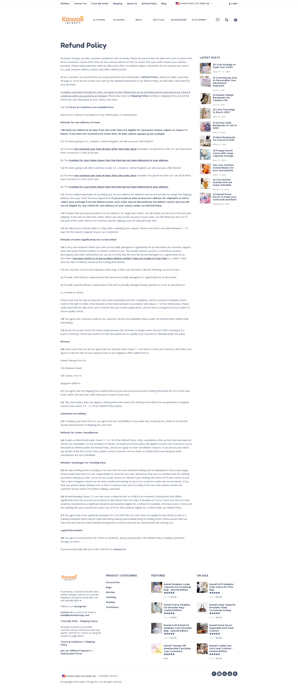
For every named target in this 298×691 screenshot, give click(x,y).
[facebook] (214, 673)
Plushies (110, 602)
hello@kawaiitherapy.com (75, 615)
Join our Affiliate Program (75, 650)
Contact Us (80, 3)
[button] (226, 19)
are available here (91, 107)
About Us (132, 3)
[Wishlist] (217, 19)
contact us (119, 549)
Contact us (67, 612)
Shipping (117, 3)
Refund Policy (149, 3)
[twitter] (224, 673)
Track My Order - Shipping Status (79, 621)
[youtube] (230, 673)
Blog (163, 3)
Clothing (111, 597)
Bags (109, 587)
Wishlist (65, 3)
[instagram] (219, 673)
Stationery (112, 607)
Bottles (110, 592)
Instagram (80, 606)
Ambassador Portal (71, 653)
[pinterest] (235, 673)
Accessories (113, 582)
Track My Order (99, 3)
